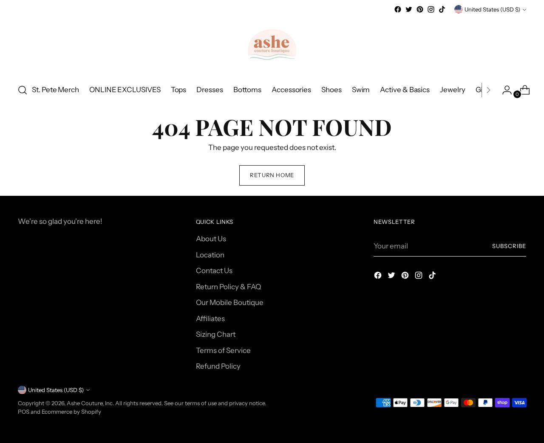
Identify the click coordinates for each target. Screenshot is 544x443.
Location (210, 255)
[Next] (488, 90)
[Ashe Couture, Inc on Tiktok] (442, 9)
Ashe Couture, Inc (90, 403)
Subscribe (509, 246)
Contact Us (214, 270)
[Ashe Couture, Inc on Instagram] (431, 9)
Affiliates (210, 318)
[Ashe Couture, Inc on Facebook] (398, 9)
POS (23, 411)
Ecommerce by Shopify (71, 411)
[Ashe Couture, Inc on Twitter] (409, 9)
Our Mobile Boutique (230, 302)
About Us (211, 238)
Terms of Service (223, 350)
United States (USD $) (492, 9)
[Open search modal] (22, 90)
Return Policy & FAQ (228, 286)
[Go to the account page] (503, 90)
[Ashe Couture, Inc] (272, 45)
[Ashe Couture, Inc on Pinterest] (420, 9)
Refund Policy (218, 366)
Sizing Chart (215, 334)
